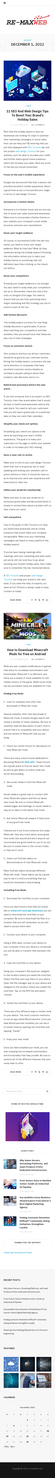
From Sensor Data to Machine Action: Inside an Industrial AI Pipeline (35, 1183)
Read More (15, 600)
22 (27, 1436)
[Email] (47, 600)
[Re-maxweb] (27, 20)
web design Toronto (25, 151)
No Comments (38, 125)
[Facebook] (35, 600)
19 (7, 1436)
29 (27, 1442)
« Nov (6, 1446)
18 (48, 1431)
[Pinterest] (43, 600)
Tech (28, 106)
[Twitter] (39, 600)
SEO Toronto (34, 147)
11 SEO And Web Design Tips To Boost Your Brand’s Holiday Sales (27, 115)
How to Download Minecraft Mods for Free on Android (27, 652)
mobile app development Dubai (18, 1252)
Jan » (12, 1446)
